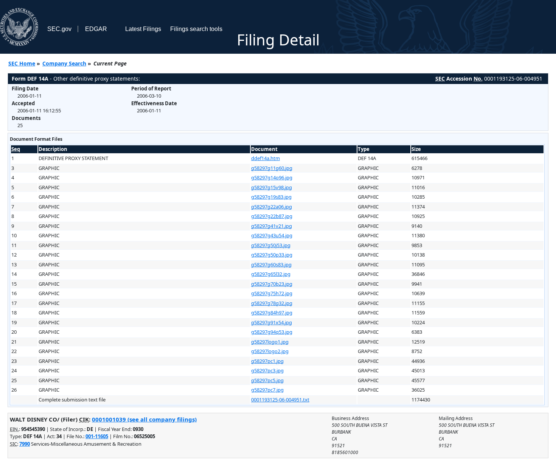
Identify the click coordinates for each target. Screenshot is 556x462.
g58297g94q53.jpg (271, 331)
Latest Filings (143, 29)
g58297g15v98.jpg (271, 187)
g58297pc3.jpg (267, 370)
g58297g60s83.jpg (271, 264)
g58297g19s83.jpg (271, 196)
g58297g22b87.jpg (271, 216)
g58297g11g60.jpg (271, 168)
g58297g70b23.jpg (271, 283)
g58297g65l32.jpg (270, 274)
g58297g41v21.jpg (271, 225)
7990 (24, 443)
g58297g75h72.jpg (271, 293)
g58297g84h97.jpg (271, 312)
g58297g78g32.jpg (271, 303)
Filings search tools (196, 29)
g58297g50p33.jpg (271, 254)
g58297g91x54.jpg (271, 322)
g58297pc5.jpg (267, 380)
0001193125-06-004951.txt (280, 399)
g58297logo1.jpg (270, 341)
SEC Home (21, 63)
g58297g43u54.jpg (271, 235)
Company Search (64, 63)
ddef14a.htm (265, 158)
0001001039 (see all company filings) (144, 419)
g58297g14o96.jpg (271, 177)
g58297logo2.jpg (270, 351)
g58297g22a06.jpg (271, 206)
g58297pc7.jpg (267, 389)
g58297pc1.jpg (267, 361)
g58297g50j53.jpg (270, 245)
